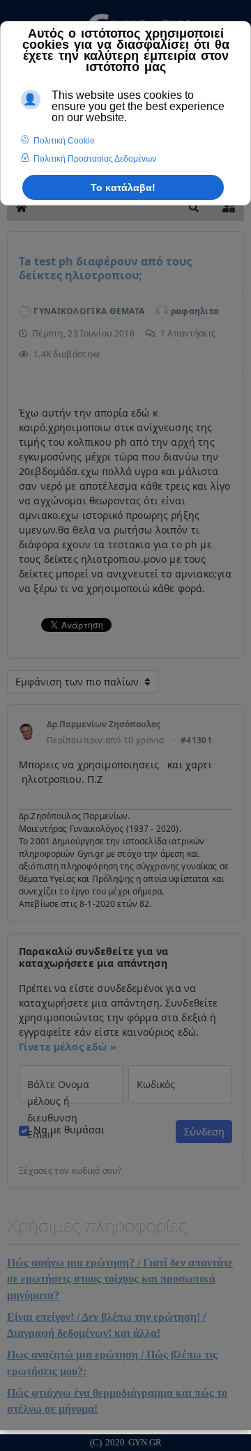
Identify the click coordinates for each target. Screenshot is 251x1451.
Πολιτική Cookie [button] (64, 141)
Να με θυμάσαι (69, 1130)
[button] (194, 207)
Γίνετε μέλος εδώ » (67, 1046)
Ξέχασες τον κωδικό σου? (70, 1171)
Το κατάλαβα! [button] (123, 187)
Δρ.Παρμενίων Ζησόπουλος (103, 724)
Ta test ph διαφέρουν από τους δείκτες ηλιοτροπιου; (105, 268)
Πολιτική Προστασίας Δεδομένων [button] (94, 159)
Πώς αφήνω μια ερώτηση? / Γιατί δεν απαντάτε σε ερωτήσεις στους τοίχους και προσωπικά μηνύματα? (120, 1279)
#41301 (196, 740)
